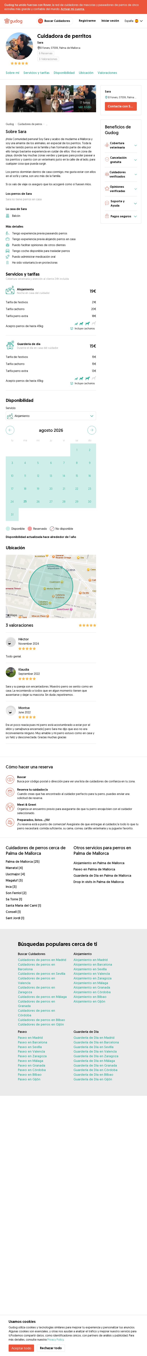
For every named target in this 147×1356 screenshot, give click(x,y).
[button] (121, 145)
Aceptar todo (21, 1348)
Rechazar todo (51, 1348)
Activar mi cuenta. (73, 9)
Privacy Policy (55, 1339)
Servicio (11, 408)
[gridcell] (76, 449)
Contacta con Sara (121, 106)
